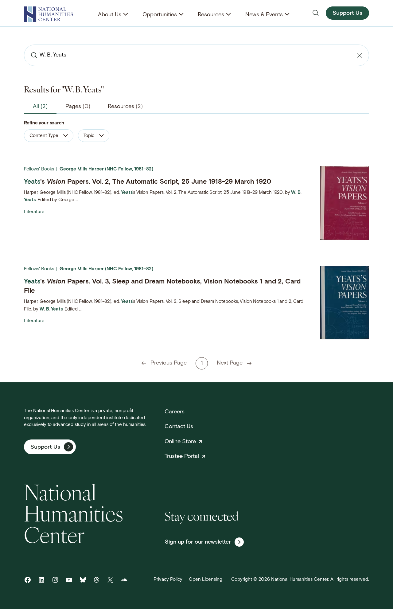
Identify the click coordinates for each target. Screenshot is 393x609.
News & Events (264, 15)
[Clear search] (359, 55)
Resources (211, 15)
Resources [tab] (125, 107)
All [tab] (40, 107)
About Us (109, 15)
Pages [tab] (77, 107)
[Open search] (315, 13)
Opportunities (159, 15)
